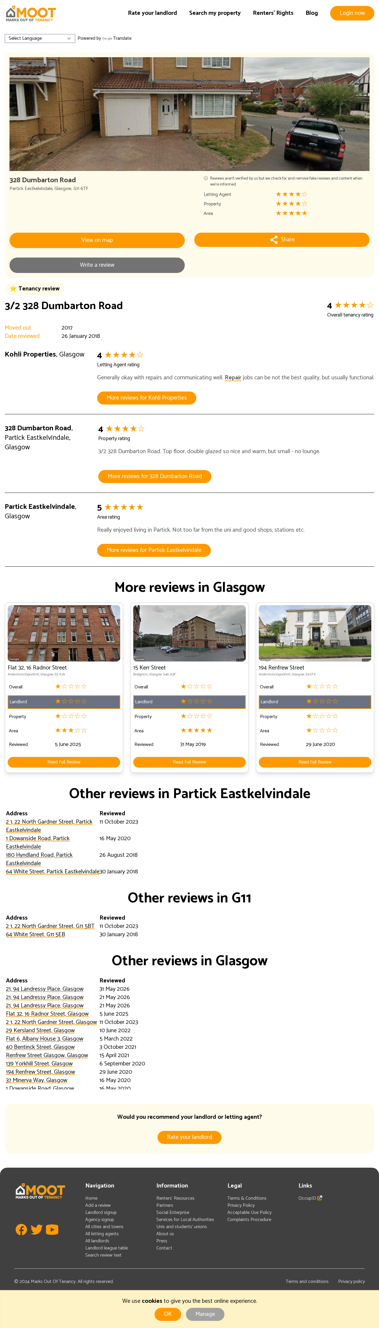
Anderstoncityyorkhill (23, 674)
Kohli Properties (30, 354)
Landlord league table (106, 1248)
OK (168, 1314)
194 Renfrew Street (281, 668)
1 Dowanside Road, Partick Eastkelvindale (38, 843)
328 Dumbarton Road (38, 428)
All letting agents (102, 1234)
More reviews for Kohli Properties (147, 398)
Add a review (98, 1205)
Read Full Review (64, 762)
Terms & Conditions (246, 1198)
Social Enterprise (172, 1213)
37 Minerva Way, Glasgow (36, 1080)
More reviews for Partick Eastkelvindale (154, 550)
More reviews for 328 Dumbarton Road (155, 476)
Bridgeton (140, 674)
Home (91, 1198)
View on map (97, 240)
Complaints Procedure (249, 1220)
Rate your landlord (152, 13)
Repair (233, 378)
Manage (205, 1314)
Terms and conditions (307, 1282)
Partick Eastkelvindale (30, 189)
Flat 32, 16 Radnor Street (37, 668)
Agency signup (99, 1220)
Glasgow (62, 189)
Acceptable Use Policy (249, 1213)
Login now (352, 13)
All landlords (97, 1241)
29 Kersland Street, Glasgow (40, 1030)
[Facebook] (21, 1238)
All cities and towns (104, 1227)
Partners (164, 1205)
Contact (164, 1248)
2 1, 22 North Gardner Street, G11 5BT (50, 926)
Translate (122, 38)
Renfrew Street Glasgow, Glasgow (47, 1055)
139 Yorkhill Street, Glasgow (39, 1064)
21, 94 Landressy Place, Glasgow (44, 989)
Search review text (103, 1255)
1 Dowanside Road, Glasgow (40, 1089)
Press (161, 1241)
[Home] (31, 13)
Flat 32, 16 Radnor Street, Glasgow (47, 1014)
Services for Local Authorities (185, 1220)
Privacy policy (351, 1282)
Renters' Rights (273, 13)
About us (165, 1234)
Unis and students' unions (181, 1227)
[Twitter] (37, 1238)
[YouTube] (52, 1238)
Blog (312, 13)
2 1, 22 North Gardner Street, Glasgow (51, 1022)
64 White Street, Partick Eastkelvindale (52, 872)
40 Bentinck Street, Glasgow (40, 1047)
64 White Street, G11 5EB (35, 934)
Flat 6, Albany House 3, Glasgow (44, 1039)
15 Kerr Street (149, 668)
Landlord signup (101, 1213)
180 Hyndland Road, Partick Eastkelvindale (39, 859)
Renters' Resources (175, 1198)
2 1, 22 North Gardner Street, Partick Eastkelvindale (49, 826)
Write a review (97, 265)
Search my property (215, 13)
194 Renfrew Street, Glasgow (40, 1072)
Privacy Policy (241, 1205)
